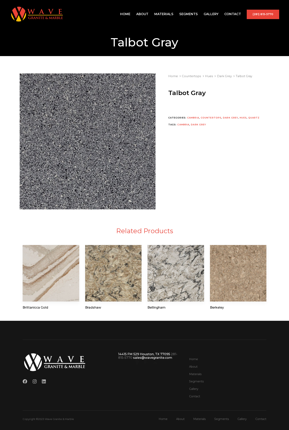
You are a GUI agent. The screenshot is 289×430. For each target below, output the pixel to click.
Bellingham (156, 307)
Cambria (193, 117)
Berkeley (217, 307)
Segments (188, 14)
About (142, 14)
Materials (163, 14)
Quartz (254, 117)
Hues (209, 76)
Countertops (191, 76)
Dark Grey (224, 76)
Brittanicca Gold (35, 307)
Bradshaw (93, 307)
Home (125, 14)
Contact (232, 14)
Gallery (211, 14)
